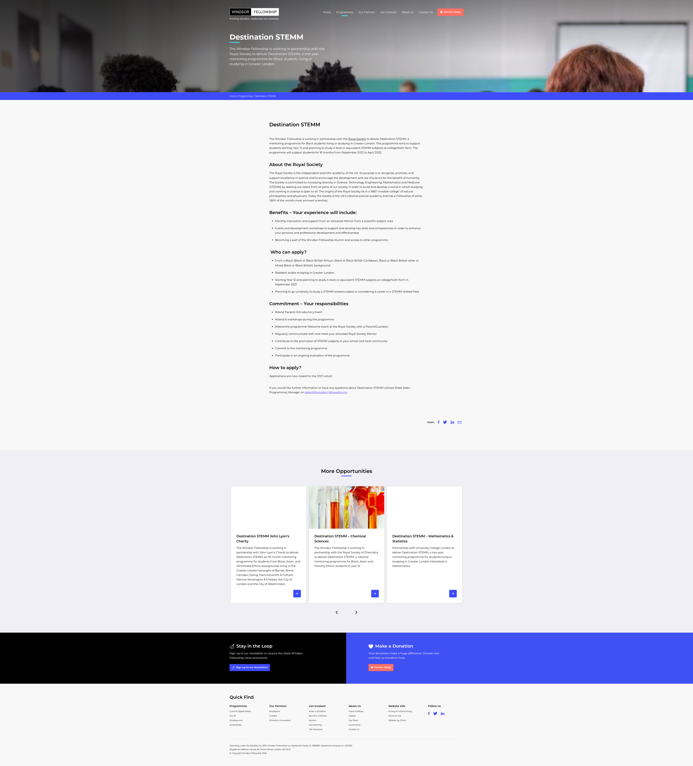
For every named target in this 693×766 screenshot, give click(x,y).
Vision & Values (356, 711)
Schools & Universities (280, 720)
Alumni (312, 720)
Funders (273, 716)
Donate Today (452, 12)
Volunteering (315, 725)
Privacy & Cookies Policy (400, 711)
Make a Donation (317, 711)
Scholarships (236, 725)
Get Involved (388, 12)
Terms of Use (394, 716)
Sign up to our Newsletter (252, 667)
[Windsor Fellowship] (254, 14)
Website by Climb (397, 720)
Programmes (344, 12)
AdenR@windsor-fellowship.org (326, 392)
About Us (407, 12)
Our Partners (367, 12)
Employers (274, 711)
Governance (355, 725)
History (352, 716)
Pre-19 (233, 716)
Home (327, 12)
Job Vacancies (316, 729)
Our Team (353, 720)
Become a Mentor (318, 716)
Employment (236, 720)
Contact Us (426, 12)
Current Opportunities (240, 711)
